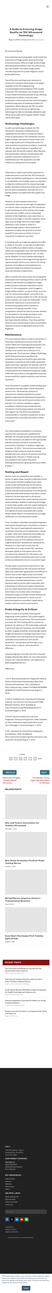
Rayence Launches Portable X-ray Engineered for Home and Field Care (26, 1012)
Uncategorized (19, 973)
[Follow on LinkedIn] (17, 1219)
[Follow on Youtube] (22, 1219)
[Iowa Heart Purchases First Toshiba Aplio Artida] (26, 919)
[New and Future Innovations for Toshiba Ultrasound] (26, 806)
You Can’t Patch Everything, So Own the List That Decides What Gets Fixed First (23, 969)
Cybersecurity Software (22, 984)
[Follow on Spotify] (26, 1219)
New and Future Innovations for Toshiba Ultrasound (22, 824)
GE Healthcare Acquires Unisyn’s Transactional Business (22, 899)
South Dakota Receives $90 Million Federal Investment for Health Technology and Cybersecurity (25, 991)
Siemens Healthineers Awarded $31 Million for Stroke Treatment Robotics (25, 1001)
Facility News (19, 994)
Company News (19, 1005)
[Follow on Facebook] (7, 1219)
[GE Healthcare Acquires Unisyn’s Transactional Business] (26, 882)
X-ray (16, 1016)
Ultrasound (25, 39)
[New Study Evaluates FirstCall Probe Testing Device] (26, 844)
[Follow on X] (12, 1219)
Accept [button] (26, 1288)
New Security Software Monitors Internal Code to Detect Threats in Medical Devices (23, 980)
